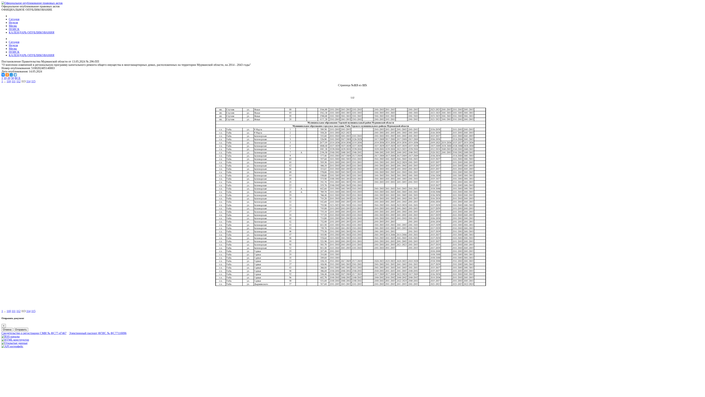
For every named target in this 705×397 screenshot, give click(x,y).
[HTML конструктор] (15, 339)
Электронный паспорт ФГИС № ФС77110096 (97, 333)
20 (8, 78)
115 (33, 81)
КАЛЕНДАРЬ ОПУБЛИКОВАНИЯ (31, 32)
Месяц (13, 25)
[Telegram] (15, 74)
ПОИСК (14, 29)
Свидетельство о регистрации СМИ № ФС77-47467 (33, 333)
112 (18, 81)
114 (28, 81)
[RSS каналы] (10, 336)
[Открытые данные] (14, 343)
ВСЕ (18, 78)
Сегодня (14, 19)
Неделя (13, 22)
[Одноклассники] (7, 74)
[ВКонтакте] (3, 74)
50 (12, 78)
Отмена (7, 329)
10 (5, 78)
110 (9, 81)
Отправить (21, 329)
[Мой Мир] (11, 74)
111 (14, 81)
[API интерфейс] (12, 346)
